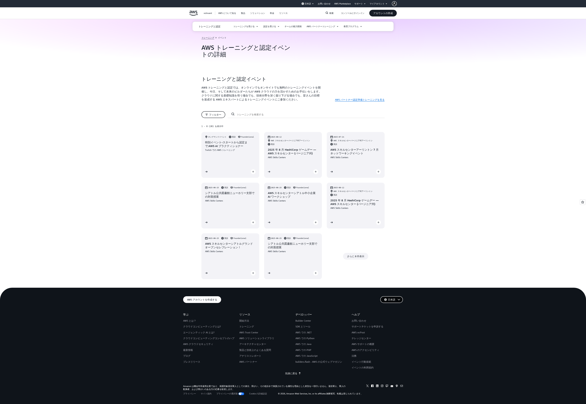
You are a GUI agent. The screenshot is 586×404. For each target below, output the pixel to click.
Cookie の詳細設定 (258, 393)
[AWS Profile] (394, 3)
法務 (354, 355)
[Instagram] (382, 386)
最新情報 (188, 349)
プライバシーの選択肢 (227, 393)
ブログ (186, 355)
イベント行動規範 (361, 361)
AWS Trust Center (248, 332)
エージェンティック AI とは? (198, 332)
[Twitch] (387, 386)
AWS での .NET (303, 332)
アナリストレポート (250, 355)
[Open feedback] (582, 202)
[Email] (401, 386)
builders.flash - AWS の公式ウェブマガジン (318, 361)
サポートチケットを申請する (367, 326)
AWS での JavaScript (306, 355)
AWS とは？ (189, 320)
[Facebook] (372, 386)
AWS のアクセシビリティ (365, 349)
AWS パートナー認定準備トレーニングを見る (360, 99)
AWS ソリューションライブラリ (256, 338)
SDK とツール (302, 326)
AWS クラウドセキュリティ (198, 344)
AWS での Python (304, 338)
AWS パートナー (248, 361)
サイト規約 (206, 393)
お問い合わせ (359, 320)
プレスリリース (191, 361)
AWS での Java (303, 344)
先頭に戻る (291, 373)
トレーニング (207, 37)
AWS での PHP (303, 349)
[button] (227, 13)
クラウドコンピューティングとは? (202, 326)
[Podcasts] (397, 386)
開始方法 (244, 320)
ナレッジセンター (361, 338)
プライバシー (189, 393)
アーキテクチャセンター (252, 344)
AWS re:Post (358, 332)
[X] (367, 386)
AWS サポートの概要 (363, 344)
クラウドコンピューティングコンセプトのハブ (208, 338)
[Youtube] (392, 386)
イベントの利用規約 (363, 367)
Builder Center (303, 320)
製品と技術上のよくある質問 (255, 349)
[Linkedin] (377, 386)
